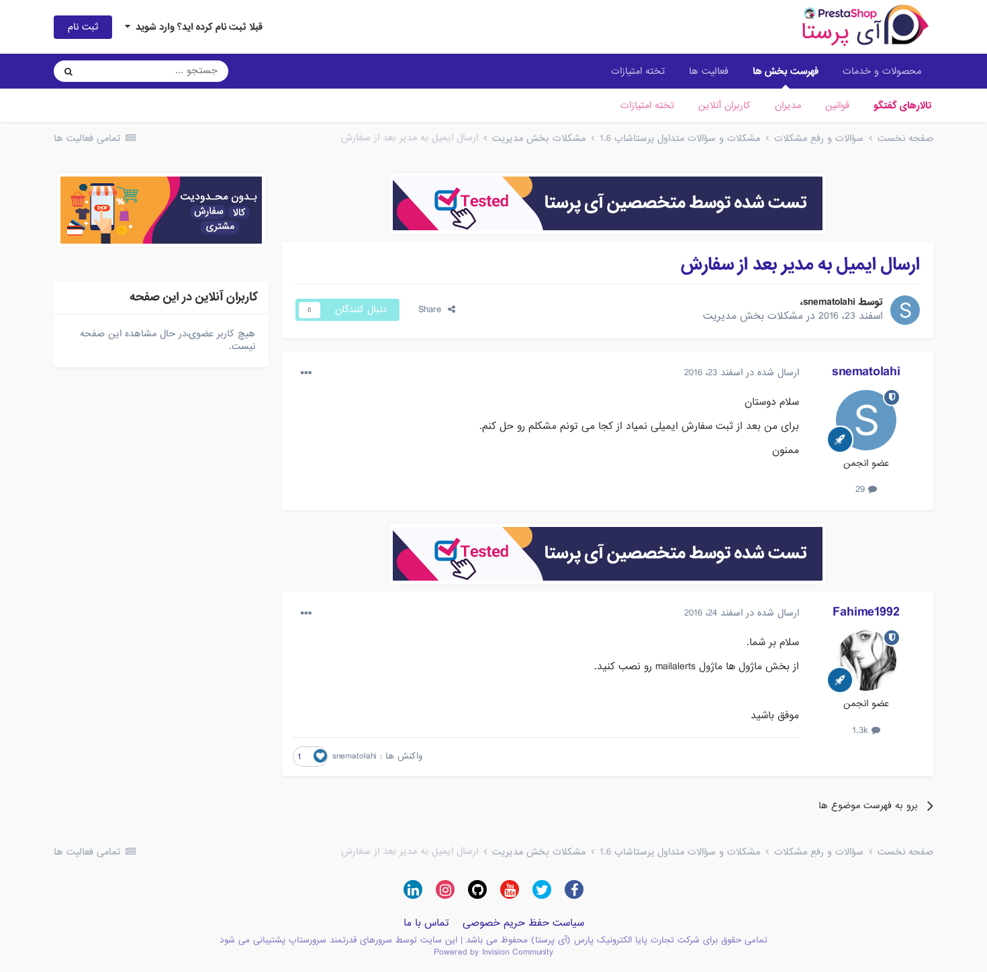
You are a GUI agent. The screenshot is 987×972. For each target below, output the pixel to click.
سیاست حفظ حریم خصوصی (523, 923)
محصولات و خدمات (882, 71)
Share (433, 309)
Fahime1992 (866, 612)
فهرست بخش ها (785, 71)
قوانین (837, 105)
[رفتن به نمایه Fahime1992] (866, 660)
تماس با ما (426, 923)
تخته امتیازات (647, 105)
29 (861, 489)
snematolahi (829, 302)
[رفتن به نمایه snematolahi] (905, 310)
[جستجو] (68, 71)
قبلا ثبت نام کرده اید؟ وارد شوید (196, 26)
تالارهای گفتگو (902, 105)
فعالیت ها (708, 71)
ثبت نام (83, 26)
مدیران (788, 105)
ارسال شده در (741, 372)
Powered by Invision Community (493, 952)
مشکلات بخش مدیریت (753, 316)
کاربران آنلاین (724, 105)
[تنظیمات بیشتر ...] (306, 373)
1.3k (862, 730)
